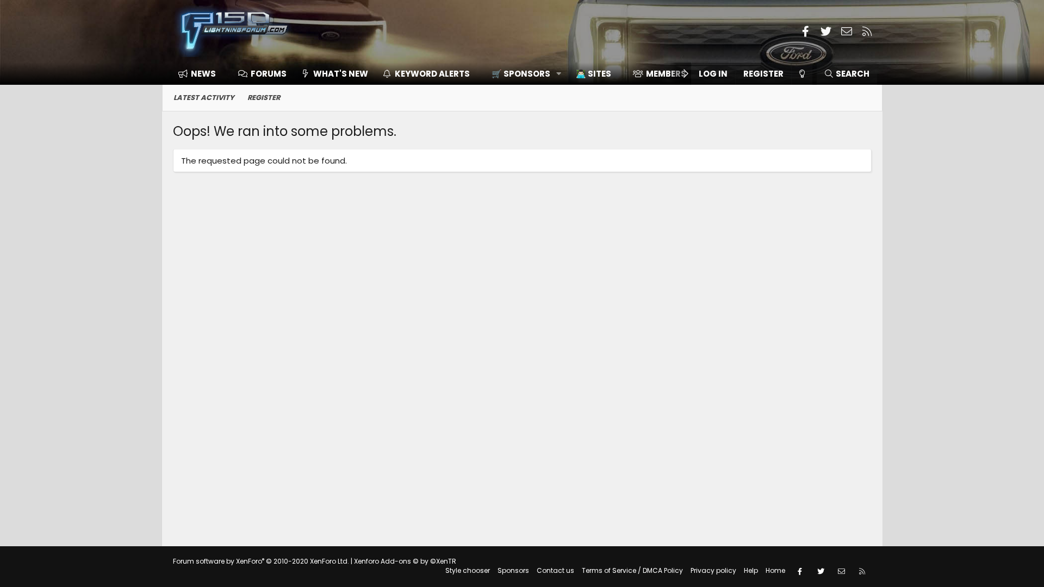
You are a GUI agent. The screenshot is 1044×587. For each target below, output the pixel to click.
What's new (340, 73)
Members (666, 73)
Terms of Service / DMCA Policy (632, 570)
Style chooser (467, 570)
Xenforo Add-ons (405, 561)
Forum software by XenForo (261, 561)
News (203, 73)
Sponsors (513, 570)
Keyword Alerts (432, 73)
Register (263, 97)
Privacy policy (713, 570)
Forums (269, 73)
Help (751, 570)
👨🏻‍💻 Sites (593, 73)
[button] (523, 74)
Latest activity (203, 97)
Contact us (555, 570)
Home (775, 570)
